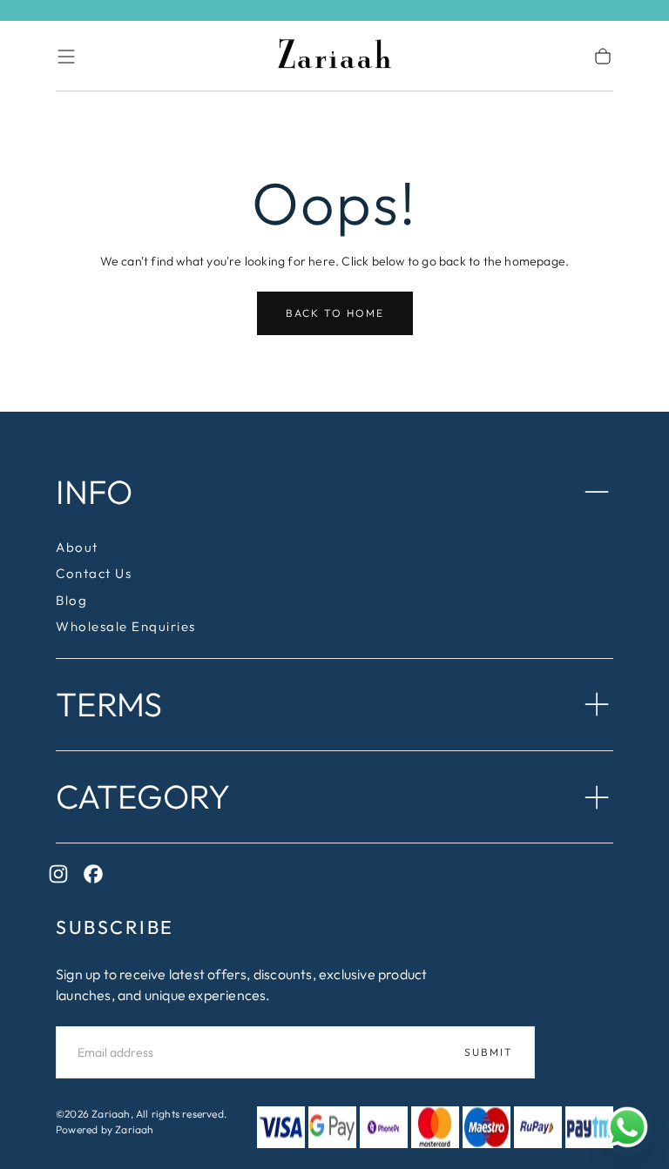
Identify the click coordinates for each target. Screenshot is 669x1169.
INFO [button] (94, 492)
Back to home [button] (335, 312)
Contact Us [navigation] (94, 573)
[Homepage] (334, 56)
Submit (488, 1051)
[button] (66, 56)
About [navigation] (77, 547)
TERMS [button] (109, 704)
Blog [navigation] (71, 600)
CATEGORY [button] (143, 796)
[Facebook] (97, 878)
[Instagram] (62, 878)
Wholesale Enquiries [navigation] (126, 626)
